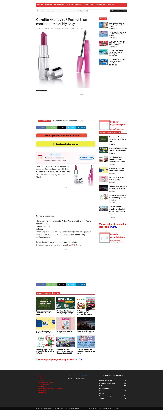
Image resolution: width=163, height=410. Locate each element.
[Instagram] (79, 375)
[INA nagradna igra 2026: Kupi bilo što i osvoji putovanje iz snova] (103, 52)
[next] (93, 121)
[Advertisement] (81, 107)
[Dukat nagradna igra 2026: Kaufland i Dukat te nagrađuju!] (103, 62)
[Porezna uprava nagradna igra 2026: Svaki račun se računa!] (103, 34)
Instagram (84, 375)
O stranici (41, 376)
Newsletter (41, 380)
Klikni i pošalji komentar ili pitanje (62, 135)
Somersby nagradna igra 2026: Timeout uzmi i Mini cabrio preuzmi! (117, 43)
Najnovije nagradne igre (48, 293)
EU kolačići (41, 386)
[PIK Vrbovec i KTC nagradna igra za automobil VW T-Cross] (86, 303)
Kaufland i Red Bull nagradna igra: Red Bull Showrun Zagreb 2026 (64, 351)
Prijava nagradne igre (44, 384)
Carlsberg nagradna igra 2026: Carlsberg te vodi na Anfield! (45, 351)
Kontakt (40, 378)
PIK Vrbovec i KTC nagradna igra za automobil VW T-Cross (85, 312)
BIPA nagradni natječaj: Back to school (64, 332)
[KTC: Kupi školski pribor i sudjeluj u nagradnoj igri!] (65, 303)
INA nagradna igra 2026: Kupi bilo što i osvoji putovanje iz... (117, 52)
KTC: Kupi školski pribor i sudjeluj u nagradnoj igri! (65, 312)
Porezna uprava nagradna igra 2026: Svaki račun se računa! (117, 33)
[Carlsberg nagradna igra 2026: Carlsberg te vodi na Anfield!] (45, 342)
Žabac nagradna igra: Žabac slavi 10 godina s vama (44, 312)
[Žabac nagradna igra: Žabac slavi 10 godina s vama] (45, 303)
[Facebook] (69, 375)
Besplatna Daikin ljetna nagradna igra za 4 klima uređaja (117, 24)
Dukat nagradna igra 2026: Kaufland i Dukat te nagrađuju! (117, 61)
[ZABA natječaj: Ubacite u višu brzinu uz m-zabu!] (86, 323)
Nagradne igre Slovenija (74, 408)
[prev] (90, 121)
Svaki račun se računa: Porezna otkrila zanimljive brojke (86, 351)
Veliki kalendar (42, 392)
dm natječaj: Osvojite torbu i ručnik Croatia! (43, 332)
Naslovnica (38, 28)
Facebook (74, 375)
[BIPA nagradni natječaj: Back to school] (65, 323)
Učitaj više (112, 217)
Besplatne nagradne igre (48, 28)
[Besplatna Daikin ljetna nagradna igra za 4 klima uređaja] (103, 25)
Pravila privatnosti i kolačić (46, 382)
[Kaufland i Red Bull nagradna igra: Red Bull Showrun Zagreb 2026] (65, 342)
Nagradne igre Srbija (62, 408)
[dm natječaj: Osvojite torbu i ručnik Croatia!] (45, 323)
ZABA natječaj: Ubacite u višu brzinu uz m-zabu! (85, 332)
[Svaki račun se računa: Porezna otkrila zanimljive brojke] (86, 342)
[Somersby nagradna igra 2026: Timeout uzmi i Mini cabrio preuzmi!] (103, 43)
